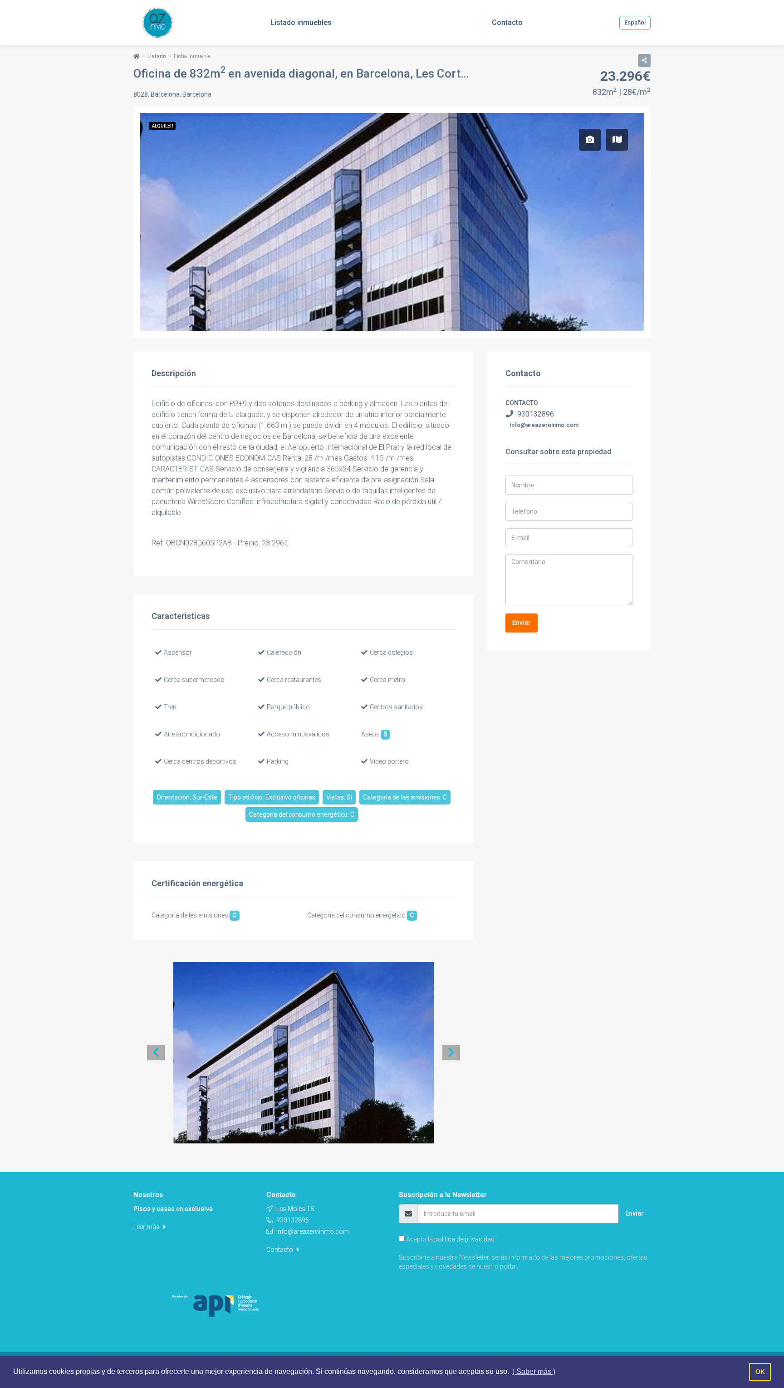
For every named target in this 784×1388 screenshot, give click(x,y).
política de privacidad (464, 1239)
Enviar (521, 622)
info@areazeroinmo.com (544, 425)
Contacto (280, 1249)
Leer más (147, 1227)
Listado (156, 56)
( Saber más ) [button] (533, 1371)
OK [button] (760, 1371)
